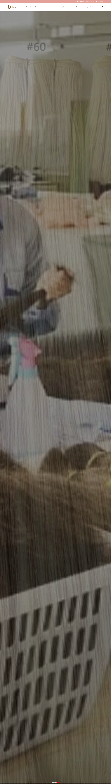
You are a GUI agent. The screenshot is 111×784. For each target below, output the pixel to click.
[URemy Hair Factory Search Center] (102, 7)
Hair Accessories (78, 7)
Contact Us (93, 7)
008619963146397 (99, 1)
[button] (53, 782)
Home (22, 7)
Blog (86, 7)
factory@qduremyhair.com (85, 1)
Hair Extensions (52, 7)
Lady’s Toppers (65, 7)
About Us (29, 7)
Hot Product (39, 7)
